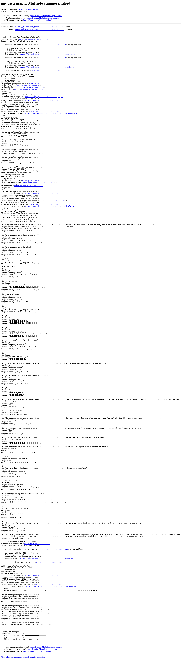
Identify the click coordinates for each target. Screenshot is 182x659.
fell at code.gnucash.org (28, 9)
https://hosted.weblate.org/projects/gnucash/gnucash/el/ (47, 67)
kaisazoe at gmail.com (33, 87)
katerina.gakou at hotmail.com (33, 39)
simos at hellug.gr (31, 180)
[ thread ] (32, 20)
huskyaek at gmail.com (38, 84)
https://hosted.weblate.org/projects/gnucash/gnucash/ (51, 586)
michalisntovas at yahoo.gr (27, 85)
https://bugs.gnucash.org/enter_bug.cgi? (44, 97)
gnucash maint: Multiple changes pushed (46, 16)
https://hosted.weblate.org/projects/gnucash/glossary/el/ (47, 54)
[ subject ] (40, 20)
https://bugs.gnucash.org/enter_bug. (42, 100)
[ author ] (48, 20)
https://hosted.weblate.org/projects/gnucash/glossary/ (51, 206)
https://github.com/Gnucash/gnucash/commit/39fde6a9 (39, 26)
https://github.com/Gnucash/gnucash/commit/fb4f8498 (39, 28)
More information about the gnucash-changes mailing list (23, 657)
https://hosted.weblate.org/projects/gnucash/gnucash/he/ (47, 559)
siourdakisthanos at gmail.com (37, 182)
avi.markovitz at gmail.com (37, 544)
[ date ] (26, 20)
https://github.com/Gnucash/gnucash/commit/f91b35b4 (39, 30)
